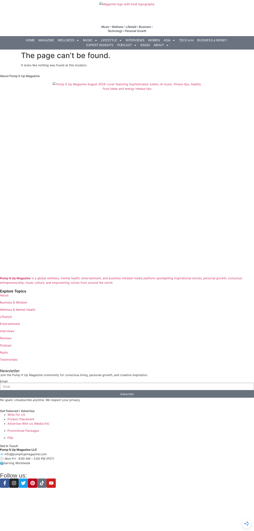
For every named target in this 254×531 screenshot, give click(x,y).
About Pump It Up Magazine (20, 76)
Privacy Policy (104, 521)
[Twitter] (23, 483)
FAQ (10, 438)
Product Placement (20, 419)
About (159, 45)
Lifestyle (109, 40)
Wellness (66, 40)
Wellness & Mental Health (17, 309)
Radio (145, 45)
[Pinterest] (32, 483)
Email (4, 381)
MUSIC (88, 40)
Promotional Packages (23, 431)
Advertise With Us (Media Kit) (28, 423)
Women (154, 40)
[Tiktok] (41, 483)
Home (30, 40)
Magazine (46, 40)
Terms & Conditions (127, 521)
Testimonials (8, 359)
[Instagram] (14, 483)
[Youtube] (51, 483)
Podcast (124, 45)
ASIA (167, 40)
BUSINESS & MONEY (212, 40)
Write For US (16, 414)
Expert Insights (99, 45)
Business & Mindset (13, 302)
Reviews (6, 338)
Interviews (135, 40)
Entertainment (10, 324)
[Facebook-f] (4, 483)
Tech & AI (186, 40)
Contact (153, 521)
